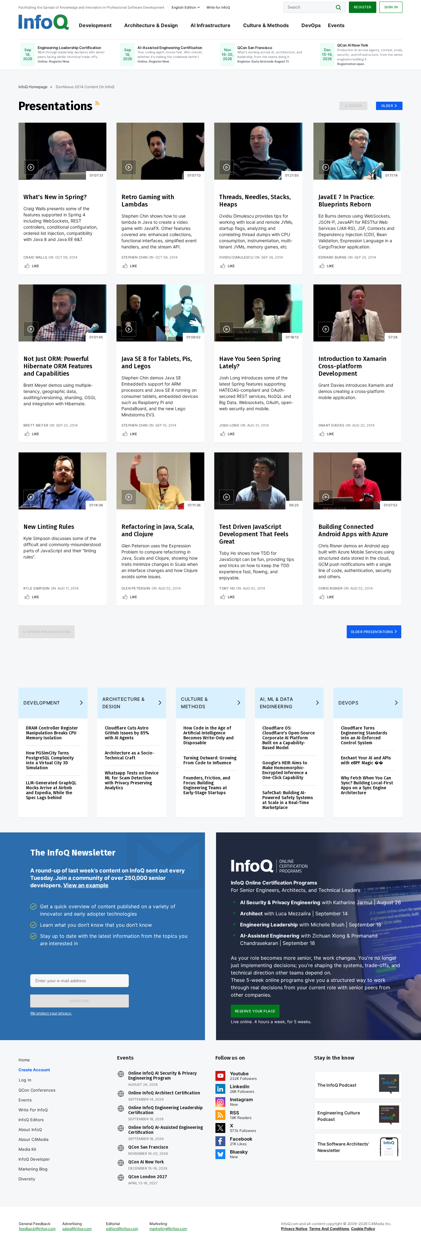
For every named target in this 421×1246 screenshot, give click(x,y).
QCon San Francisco (148, 1147)
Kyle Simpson (36, 588)
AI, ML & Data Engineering (276, 702)
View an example (85, 885)
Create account (34, 1069)
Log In (25, 1079)
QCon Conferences (36, 1090)
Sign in (391, 7)
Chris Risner (330, 588)
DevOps (311, 25)
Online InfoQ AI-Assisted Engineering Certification (165, 1130)
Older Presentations (372, 632)
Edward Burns (332, 257)
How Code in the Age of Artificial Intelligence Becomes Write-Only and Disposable (208, 735)
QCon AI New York (146, 1162)
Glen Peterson (135, 588)
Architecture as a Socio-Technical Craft (129, 755)
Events (336, 25)
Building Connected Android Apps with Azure (353, 530)
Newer (355, 106)
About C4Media (33, 1139)
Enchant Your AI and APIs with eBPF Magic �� (366, 760)
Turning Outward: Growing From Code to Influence (209, 760)
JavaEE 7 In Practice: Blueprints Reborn (346, 200)
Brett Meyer (35, 425)
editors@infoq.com (122, 1228)
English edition (184, 7)
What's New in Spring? (55, 197)
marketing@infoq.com (168, 1228)
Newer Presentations (49, 632)
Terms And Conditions (329, 1228)
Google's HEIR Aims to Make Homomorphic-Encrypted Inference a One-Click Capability (284, 770)
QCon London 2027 (147, 1177)
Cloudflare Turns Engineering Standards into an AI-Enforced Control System (364, 735)
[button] (79, 1001)
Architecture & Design (151, 25)
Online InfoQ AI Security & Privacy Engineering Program (162, 1076)
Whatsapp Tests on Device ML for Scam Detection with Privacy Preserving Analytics (131, 780)
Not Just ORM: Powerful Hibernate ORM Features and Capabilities (57, 366)
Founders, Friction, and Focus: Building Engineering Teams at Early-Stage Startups (206, 785)
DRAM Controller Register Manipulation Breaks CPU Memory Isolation (52, 733)
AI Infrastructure (210, 25)
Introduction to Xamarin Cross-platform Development (352, 366)
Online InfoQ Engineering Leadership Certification (165, 1110)
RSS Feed (98, 106)
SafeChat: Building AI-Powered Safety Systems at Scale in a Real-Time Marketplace (287, 800)
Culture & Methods (266, 25)
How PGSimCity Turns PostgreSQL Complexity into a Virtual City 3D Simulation (50, 760)
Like (35, 266)
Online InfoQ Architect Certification (164, 1093)
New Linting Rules (48, 526)
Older (387, 106)
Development (95, 25)
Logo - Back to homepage (43, 22)
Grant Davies (331, 425)
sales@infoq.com (77, 1228)
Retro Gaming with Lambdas (147, 200)
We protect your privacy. (51, 1013)
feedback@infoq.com (37, 1228)
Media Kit (27, 1149)
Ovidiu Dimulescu (236, 257)
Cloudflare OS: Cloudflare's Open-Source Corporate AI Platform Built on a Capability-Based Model (288, 737)
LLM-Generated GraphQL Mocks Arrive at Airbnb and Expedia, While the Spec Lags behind (51, 790)
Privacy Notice (294, 1228)
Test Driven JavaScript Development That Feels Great (253, 534)
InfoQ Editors (31, 1119)
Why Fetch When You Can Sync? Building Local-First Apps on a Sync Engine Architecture (367, 785)
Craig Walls (35, 257)
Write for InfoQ (33, 1109)
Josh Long (229, 425)
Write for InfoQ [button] (218, 7)
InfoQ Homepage (32, 86)
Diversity (26, 1178)
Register (362, 7)
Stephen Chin (134, 257)
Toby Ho (227, 588)
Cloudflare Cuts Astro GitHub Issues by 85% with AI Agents (127, 733)
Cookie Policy (363, 1228)
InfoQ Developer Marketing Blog (34, 1164)
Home (24, 1059)
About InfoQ (30, 1129)
